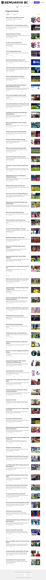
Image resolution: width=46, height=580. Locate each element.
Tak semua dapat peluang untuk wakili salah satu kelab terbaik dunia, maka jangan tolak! (16, 141)
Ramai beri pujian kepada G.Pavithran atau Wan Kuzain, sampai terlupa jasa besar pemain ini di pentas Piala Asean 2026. (17, 169)
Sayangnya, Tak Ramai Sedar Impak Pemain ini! (17, 166)
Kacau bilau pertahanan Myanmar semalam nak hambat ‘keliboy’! (17, 326)
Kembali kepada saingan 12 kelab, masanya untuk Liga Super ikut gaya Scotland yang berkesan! (18, 373)
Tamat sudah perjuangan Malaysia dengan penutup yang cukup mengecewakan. (17, 70)
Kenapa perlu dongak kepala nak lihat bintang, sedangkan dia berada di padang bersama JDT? (18, 179)
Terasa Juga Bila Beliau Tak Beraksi (15, 76)
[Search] (30, 2)
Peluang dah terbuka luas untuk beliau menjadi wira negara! (17, 344)
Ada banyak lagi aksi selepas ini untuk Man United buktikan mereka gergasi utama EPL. (17, 27)
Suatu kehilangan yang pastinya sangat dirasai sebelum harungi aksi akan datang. (16, 150)
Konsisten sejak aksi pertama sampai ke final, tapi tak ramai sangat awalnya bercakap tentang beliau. (17, 383)
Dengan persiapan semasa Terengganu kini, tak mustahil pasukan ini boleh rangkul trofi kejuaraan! (17, 364)
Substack (17, 577)
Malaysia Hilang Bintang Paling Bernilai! (16, 148)
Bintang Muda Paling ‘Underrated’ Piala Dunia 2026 (17, 380)
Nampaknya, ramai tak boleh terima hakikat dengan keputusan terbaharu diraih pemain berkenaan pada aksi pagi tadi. (18, 513)
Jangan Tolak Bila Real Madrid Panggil (15, 139)
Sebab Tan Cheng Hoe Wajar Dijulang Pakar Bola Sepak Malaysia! (17, 298)
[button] (17, 6)
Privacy (20, 572)
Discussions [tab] (14, 14)
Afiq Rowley (12, 20)
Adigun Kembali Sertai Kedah (13, 34)
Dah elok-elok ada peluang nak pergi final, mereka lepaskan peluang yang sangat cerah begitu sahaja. (17, 393)
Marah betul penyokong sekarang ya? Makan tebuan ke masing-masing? (16, 45)
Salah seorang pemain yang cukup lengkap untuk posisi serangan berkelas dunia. (16, 562)
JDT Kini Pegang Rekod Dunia (13, 51)
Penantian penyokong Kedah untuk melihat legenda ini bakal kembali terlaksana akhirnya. (17, 36)
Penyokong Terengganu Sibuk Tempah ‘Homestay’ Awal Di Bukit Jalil (16, 361)
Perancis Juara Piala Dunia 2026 (14, 530)
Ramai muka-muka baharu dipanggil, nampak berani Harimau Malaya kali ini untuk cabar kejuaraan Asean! (16, 441)
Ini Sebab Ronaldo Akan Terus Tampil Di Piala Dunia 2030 (17, 409)
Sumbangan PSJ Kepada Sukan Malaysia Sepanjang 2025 (16, 113)
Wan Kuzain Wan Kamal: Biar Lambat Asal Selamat (16, 342)
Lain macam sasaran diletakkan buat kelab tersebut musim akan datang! (17, 354)
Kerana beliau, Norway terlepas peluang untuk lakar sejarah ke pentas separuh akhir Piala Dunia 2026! (17, 431)
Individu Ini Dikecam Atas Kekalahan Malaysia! (18, 67)
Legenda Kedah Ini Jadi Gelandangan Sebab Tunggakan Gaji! (17, 288)
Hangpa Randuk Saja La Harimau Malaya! (16, 333)
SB (9, 90)
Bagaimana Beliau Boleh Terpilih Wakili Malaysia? (16, 257)
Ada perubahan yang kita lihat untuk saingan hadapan (16, 133)
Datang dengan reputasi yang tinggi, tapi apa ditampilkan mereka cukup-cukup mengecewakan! (17, 478)
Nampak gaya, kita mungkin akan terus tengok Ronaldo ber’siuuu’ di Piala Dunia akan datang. (16, 412)
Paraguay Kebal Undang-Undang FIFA (15, 493)
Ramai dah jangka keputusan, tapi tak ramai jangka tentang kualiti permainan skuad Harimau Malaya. (17, 106)
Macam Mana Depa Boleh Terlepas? (15, 17)
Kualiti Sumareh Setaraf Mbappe (14, 324)
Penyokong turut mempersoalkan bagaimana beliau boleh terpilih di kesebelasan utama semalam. (17, 260)
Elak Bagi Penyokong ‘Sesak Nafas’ (15, 315)
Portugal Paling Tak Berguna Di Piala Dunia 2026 (17, 475)
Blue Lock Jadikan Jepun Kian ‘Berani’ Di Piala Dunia (17, 541)
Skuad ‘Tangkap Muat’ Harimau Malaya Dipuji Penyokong (17, 438)
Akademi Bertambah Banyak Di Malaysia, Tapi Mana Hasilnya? (17, 520)
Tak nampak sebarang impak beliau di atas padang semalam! (18, 187)
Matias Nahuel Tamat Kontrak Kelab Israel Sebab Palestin (16, 203)
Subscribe (37, 2)
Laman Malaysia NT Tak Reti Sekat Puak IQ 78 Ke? (17, 267)
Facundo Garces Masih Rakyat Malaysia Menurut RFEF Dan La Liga (16, 85)
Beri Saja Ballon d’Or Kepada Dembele (15, 560)
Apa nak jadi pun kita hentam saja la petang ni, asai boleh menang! (17, 335)
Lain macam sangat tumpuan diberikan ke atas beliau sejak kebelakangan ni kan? (17, 231)
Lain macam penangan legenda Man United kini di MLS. (17, 309)
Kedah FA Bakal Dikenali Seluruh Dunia (16, 156)
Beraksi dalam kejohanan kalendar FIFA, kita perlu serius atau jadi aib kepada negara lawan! (17, 281)
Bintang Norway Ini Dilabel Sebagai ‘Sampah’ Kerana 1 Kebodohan (17, 428)
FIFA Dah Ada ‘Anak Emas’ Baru (14, 511)
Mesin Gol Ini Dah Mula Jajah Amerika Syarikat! (15, 247)
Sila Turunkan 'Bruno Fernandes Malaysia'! (17, 193)
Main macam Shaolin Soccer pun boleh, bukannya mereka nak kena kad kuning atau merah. (17, 496)
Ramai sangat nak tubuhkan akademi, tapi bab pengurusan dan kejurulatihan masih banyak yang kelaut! (17, 523)
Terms (23, 572)
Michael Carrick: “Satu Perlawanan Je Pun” (17, 25)
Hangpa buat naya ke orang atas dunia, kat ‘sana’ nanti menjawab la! (16, 291)
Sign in (42, 2)
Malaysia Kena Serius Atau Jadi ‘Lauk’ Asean (17, 279)
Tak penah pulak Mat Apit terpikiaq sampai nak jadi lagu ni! (17, 61)
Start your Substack (20, 574)
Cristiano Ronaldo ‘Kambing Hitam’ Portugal (17, 551)
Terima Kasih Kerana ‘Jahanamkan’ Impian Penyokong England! (16, 390)
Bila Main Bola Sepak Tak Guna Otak (15, 237)
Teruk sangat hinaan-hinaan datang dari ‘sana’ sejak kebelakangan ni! (16, 270)
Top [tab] (10, 14)
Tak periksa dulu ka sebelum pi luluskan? (14, 19)
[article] (23, 19)
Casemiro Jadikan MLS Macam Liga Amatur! (17, 308)
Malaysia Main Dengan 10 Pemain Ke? (15, 185)
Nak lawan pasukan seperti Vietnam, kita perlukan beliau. (17, 125)
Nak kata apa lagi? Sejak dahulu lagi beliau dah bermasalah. (17, 213)
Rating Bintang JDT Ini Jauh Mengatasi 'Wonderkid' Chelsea (16, 176)
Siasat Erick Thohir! (11, 400)
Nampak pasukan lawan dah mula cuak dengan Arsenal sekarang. (16, 97)
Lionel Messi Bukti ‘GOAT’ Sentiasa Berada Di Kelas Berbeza (17, 465)
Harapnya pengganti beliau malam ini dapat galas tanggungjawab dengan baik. (15, 78)
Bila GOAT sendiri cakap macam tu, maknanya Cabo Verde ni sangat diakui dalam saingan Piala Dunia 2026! (17, 504)
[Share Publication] (32, 2)
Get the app (28, 574)
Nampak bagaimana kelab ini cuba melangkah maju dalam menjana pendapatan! (17, 159)
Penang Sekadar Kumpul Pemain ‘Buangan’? (17, 456)
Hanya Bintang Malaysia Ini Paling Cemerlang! (17, 104)
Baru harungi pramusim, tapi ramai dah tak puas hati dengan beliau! (18, 222)
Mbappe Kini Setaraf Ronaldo (13, 447)
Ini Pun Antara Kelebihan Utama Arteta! (16, 95)
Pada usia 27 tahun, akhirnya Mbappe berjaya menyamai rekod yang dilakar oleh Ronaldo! (17, 450)
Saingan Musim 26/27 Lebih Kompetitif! (16, 131)
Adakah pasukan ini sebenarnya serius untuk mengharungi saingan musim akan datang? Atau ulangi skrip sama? (17, 458)
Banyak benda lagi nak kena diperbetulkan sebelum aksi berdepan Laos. (17, 318)
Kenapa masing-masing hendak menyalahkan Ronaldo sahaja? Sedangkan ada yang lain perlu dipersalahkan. (16, 553)
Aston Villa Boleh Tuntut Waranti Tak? (16, 220)
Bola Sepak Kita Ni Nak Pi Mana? (14, 418)
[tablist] (11, 14)
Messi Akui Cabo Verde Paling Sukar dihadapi (17, 502)
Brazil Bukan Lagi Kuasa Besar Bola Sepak (16, 485)
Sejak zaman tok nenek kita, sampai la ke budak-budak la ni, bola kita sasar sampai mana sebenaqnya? (17, 421)
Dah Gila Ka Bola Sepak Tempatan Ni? (15, 60)
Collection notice (28, 572)
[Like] (6, 21)
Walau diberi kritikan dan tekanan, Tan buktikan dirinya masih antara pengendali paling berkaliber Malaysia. (16, 301)
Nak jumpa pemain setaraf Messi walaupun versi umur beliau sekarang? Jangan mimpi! (18, 468)
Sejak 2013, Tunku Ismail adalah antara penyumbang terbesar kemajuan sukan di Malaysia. (16, 116)
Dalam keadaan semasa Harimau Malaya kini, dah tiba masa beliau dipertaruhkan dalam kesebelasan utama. (17, 196)
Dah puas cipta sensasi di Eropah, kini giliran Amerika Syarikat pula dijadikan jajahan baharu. (16, 250)
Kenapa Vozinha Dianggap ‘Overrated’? (16, 228)
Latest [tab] (8, 14)
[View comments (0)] (14, 21)
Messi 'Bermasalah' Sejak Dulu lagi (15, 212)
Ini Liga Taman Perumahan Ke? (14, 42)
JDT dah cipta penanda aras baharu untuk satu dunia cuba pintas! (17, 53)
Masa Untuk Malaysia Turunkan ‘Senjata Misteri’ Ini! (16, 123)
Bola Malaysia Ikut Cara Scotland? (14, 371)
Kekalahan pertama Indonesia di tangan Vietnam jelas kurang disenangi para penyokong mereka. (18, 239)
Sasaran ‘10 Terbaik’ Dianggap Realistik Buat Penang (17, 351)
